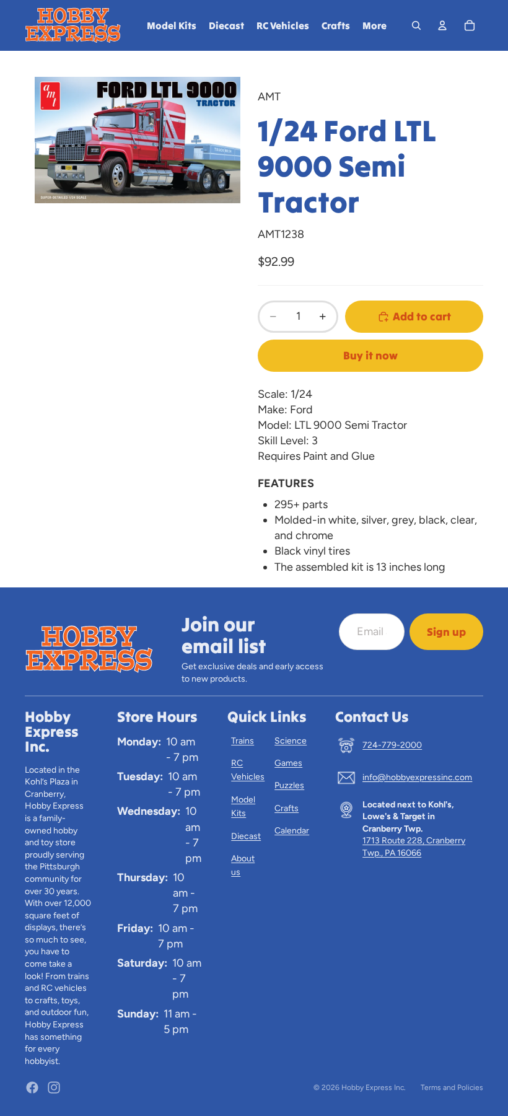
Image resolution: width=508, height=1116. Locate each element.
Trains (242, 741)
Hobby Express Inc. (373, 1087)
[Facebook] (32, 1087)
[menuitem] (374, 25)
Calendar (291, 830)
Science (290, 741)
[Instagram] (53, 1087)
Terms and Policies (452, 1087)
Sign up (446, 632)
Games (288, 763)
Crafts (286, 808)
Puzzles (289, 785)
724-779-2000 (392, 745)
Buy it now (370, 355)
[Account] (442, 25)
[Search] (416, 25)
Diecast (246, 836)
